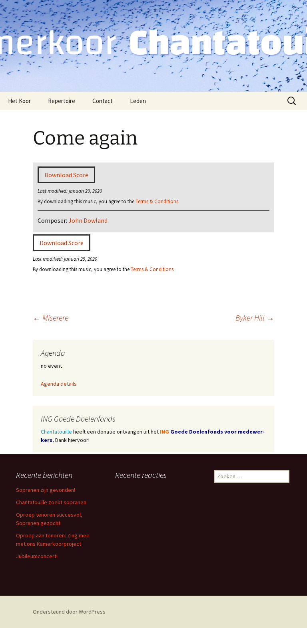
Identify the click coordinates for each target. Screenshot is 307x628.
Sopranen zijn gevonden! (45, 489)
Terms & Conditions (157, 201)
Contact (102, 101)
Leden (138, 101)
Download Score (66, 175)
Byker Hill (254, 318)
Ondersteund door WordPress (69, 611)
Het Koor (19, 101)
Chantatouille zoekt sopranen (51, 502)
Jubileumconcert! (37, 556)
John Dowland (88, 220)
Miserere (50, 318)
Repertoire (61, 101)
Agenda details (59, 383)
